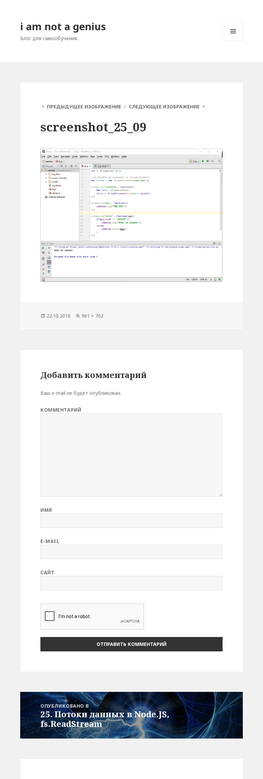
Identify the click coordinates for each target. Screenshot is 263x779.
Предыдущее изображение (84, 106)
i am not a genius (63, 26)
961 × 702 (92, 315)
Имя (46, 510)
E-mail (49, 541)
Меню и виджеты (233, 40)
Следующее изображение (164, 106)
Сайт (47, 572)
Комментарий (60, 409)
